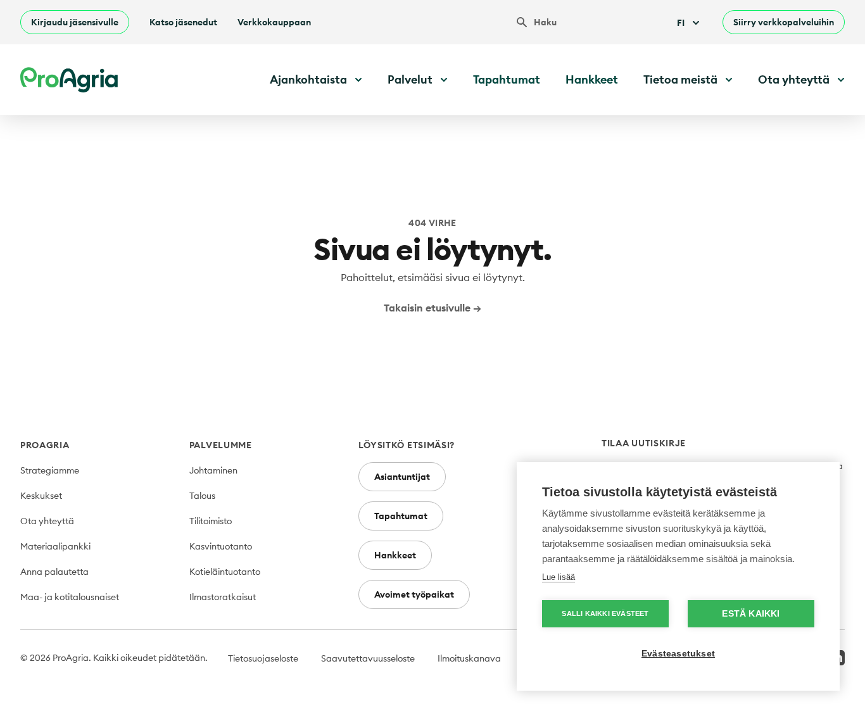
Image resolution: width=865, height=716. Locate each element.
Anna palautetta (54, 571)
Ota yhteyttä (47, 521)
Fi (681, 22)
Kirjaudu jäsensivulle (74, 22)
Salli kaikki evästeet (605, 613)
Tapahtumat (506, 79)
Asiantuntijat (402, 476)
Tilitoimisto (210, 521)
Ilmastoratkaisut (222, 597)
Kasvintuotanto (220, 546)
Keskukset (41, 495)
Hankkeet (591, 79)
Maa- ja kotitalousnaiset (69, 597)
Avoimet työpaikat (414, 594)
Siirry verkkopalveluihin (783, 22)
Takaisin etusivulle (432, 307)
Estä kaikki (751, 614)
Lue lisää (558, 577)
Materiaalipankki (55, 546)
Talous (202, 495)
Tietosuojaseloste (263, 658)
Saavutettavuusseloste (368, 658)
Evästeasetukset (678, 653)
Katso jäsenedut (183, 22)
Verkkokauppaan (274, 22)
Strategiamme (49, 470)
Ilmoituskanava (469, 658)
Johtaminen (213, 470)
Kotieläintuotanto (224, 571)
